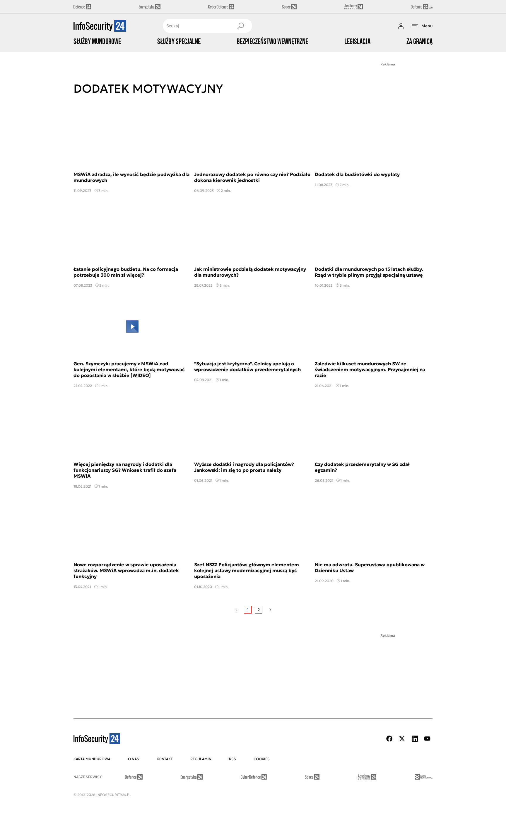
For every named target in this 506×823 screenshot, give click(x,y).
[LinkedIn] (414, 738)
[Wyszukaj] (240, 26)
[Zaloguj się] (400, 26)
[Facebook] (389, 738)
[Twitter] (402, 738)
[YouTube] (427, 738)
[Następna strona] (270, 610)
